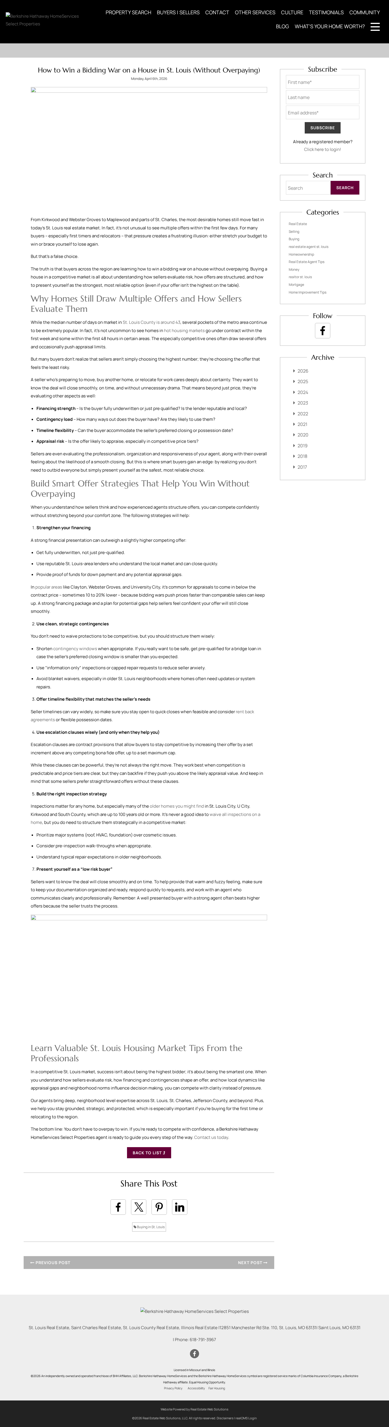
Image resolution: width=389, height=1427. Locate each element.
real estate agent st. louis (308, 246)
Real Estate (298, 223)
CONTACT (217, 12)
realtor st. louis (300, 276)
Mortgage (296, 284)
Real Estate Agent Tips (306, 261)
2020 (303, 435)
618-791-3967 (203, 1340)
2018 (302, 456)
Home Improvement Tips (307, 292)
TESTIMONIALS (326, 12)
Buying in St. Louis (150, 1226)
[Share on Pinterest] (159, 1207)
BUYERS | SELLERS (178, 12)
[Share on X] (138, 1207)
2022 (303, 414)
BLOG (282, 26)
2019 (303, 445)
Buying (294, 239)
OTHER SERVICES (255, 12)
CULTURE (292, 12)
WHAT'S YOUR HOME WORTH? (330, 26)
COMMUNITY (364, 12)
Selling (294, 231)
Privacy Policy (173, 1388)
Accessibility (196, 1388)
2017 (302, 467)
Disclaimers (225, 1418)
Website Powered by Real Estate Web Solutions (194, 1409)
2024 (303, 392)
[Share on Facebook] (118, 1207)
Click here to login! (322, 149)
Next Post (250, 1262)
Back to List (148, 1152)
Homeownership (301, 254)
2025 (303, 381)
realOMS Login (246, 1418)
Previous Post (52, 1262)
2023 (303, 403)
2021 (302, 424)
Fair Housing (216, 1388)
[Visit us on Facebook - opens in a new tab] (322, 330)
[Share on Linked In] (179, 1207)
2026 (303, 371)
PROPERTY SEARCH (128, 12)
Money (294, 269)
